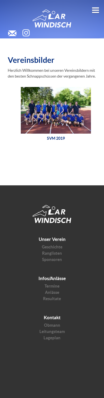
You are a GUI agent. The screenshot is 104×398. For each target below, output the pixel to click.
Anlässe (52, 292)
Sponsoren (52, 259)
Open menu (95, 8)
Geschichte (52, 247)
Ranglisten (52, 253)
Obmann (52, 325)
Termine (52, 286)
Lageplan (52, 337)
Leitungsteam (52, 331)
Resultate (52, 298)
